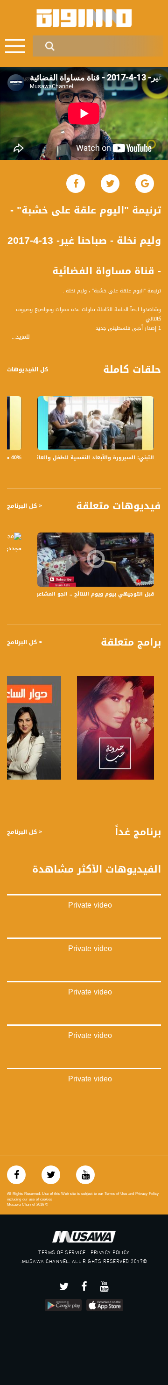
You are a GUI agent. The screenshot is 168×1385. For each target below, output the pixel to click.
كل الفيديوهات (27, 369)
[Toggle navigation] (15, 46)
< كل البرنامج (24, 506)
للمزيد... (21, 337)
